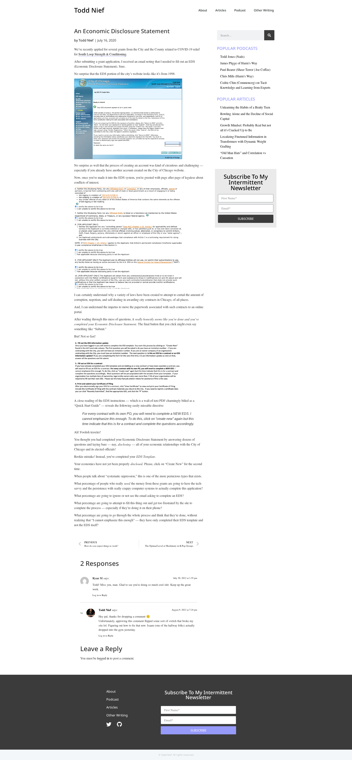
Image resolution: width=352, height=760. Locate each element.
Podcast (240, 10)
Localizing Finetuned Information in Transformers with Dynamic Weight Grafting (243, 141)
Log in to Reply (99, 595)
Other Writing (264, 10)
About (202, 10)
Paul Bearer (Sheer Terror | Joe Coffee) (245, 69)
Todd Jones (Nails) (232, 56)
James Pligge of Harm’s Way (238, 63)
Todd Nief (89, 10)
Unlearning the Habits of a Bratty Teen (245, 107)
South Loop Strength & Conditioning (102, 54)
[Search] (269, 35)
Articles (220, 10)
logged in (103, 658)
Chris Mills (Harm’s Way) (236, 76)
